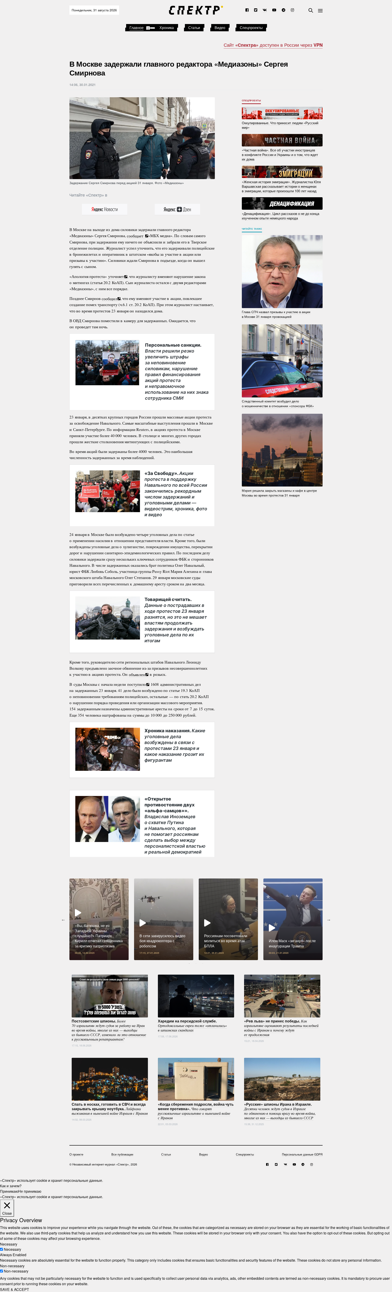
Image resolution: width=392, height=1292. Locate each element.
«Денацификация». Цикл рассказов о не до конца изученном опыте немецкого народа (280, 215)
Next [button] (328, 919)
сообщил (109, 298)
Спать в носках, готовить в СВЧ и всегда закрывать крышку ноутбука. (110, 1109)
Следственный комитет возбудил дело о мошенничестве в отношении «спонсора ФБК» (278, 403)
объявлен (137, 674)
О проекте (76, 1154)
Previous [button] (63, 919)
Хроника (166, 27)
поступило (136, 684)
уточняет (116, 276)
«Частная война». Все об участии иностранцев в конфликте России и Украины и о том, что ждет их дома (280, 154)
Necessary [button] (8, 1243)
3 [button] (203, 963)
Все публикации (122, 1154)
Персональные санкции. (176, 371)
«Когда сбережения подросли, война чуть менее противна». (196, 1111)
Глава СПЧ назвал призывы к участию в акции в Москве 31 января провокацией (276, 314)
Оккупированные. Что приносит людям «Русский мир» (280, 125)
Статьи (194, 27)
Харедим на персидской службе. (192, 1025)
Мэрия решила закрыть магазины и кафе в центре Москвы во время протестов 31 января (279, 492)
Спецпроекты (251, 27)
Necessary (12, 1249)
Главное (137, 27)
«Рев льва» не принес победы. (281, 1027)
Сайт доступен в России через (273, 44)
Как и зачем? (11, 1185)
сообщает (136, 235)
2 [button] (196, 963)
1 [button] (189, 963)
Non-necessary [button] (12, 1265)
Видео (220, 27)
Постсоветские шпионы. (109, 1029)
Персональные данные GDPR (302, 1154)
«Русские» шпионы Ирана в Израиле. (280, 1111)
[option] (99, 919)
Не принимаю (29, 1191)
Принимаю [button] (9, 1191)
